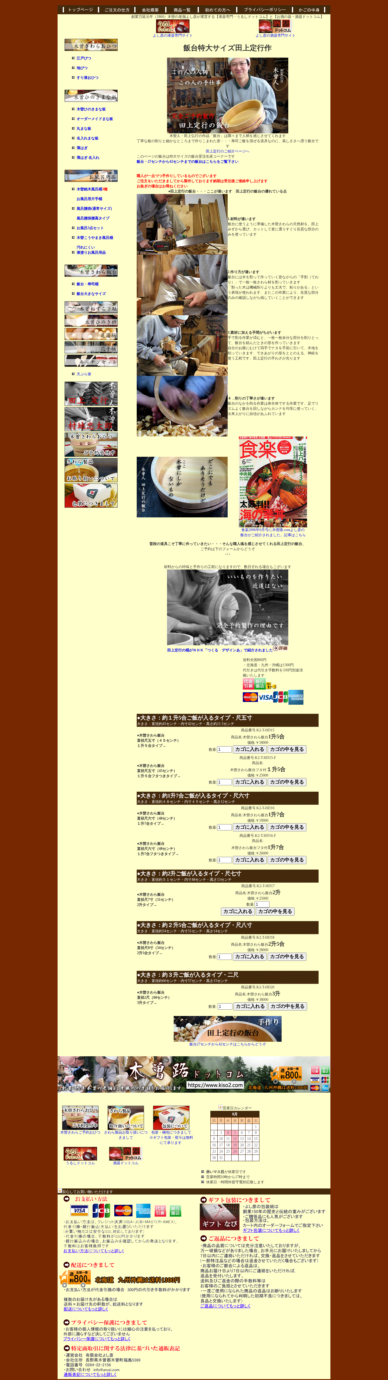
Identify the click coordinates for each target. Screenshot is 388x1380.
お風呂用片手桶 (89, 199)
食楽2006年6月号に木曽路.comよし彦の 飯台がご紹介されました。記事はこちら (273, 532)
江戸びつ (84, 58)
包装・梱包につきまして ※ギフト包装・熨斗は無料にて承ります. (171, 1137)
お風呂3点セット (90, 228)
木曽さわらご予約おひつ (80, 1132)
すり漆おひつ (88, 77)
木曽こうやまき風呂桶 (95, 238)
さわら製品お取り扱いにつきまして (126, 1135)
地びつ (82, 68)
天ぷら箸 (84, 374)
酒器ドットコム (126, 1163)
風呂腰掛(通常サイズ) (94, 208)
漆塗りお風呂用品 (91, 252)
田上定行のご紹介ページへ (227, 151)
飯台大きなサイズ (91, 294)
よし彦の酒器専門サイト (276, 35)
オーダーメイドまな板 (95, 119)
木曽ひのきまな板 (91, 109)
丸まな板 (84, 128)
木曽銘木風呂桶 (89, 189)
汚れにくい (86, 247)
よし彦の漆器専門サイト (173, 35)
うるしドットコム (80, 1163)
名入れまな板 (88, 138)
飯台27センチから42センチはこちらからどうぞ (227, 1044)
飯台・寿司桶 (88, 284)
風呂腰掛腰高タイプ (93, 218)
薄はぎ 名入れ (88, 157)
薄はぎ (82, 148)
